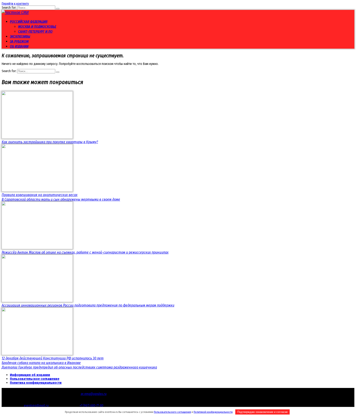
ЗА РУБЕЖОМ (19, 41)
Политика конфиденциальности (36, 383)
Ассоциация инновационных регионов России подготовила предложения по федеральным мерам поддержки (88, 305)
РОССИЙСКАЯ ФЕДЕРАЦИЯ (28, 22)
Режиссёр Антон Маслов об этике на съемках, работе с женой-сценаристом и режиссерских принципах (85, 252)
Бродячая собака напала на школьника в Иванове (41, 363)
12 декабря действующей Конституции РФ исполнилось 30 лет (53, 358)
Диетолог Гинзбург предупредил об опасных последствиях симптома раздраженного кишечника (79, 367)
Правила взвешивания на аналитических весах (39, 195)
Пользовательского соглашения (172, 411)
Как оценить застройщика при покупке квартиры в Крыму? (50, 142)
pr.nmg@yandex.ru (94, 394)
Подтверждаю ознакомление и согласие (262, 411)
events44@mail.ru (36, 406)
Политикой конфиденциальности (213, 411)
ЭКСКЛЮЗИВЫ (20, 36)
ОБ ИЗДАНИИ (19, 46)
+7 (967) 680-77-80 (91, 406)
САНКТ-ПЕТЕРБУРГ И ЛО (35, 31)
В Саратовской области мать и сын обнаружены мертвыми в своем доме (61, 199)
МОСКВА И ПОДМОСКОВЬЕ (37, 27)
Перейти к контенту (15, 4)
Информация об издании (30, 375)
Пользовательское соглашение (34, 379)
